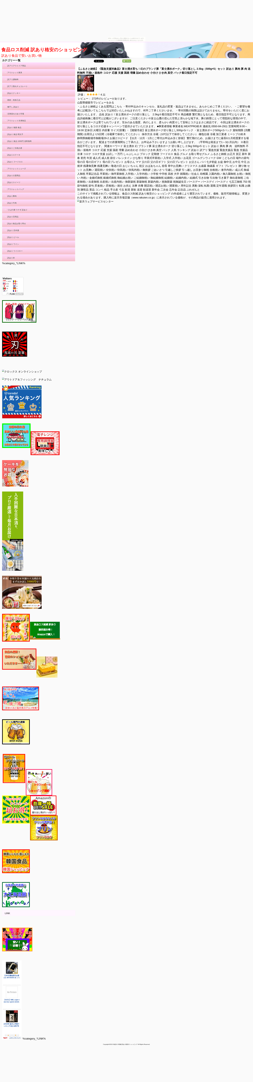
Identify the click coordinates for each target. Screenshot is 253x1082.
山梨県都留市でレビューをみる (95, 102)
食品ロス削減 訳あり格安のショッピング (44, 49)
